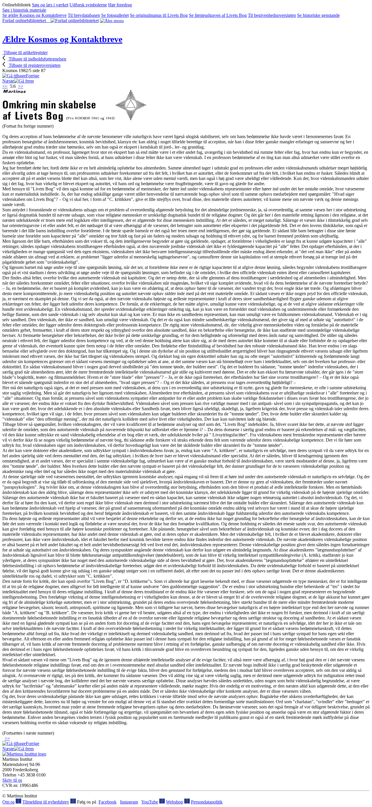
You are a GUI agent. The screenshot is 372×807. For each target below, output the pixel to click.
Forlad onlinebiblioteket (26, 20)
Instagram (129, 801)
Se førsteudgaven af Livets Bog (218, 15)
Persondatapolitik (207, 801)
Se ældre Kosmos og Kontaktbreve (34, 15)
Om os (8, 801)
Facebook (108, 801)
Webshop (174, 801)
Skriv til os (12, 780)
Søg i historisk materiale (24, 10)
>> (20, 86)
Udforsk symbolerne (88, 4)
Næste (8, 80)
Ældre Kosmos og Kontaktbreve (62, 39)
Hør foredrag (120, 4)
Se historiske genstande (318, 15)
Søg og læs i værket (50, 4)
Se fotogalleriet (115, 15)
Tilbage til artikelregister (25, 52)
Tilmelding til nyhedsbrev (45, 801)
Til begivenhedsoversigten (272, 15)
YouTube (149, 801)
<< (5, 86)
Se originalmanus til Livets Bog (159, 15)
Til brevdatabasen (84, 15)
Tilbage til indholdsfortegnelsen (37, 58)
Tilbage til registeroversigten (34, 65)
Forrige (32, 75)
